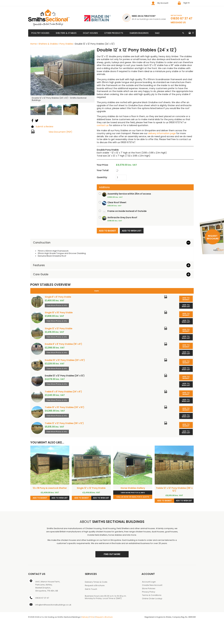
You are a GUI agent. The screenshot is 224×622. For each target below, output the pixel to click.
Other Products (113, 33)
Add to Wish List (186, 306)
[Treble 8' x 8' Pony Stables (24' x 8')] (37, 396)
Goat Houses (90, 33)
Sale (157, 33)
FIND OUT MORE (112, 554)
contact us (102, 125)
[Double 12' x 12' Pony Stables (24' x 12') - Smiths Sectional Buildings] (62, 71)
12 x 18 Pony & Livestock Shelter (50, 488)
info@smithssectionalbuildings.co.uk (53, 604)
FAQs (92, 617)
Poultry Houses (40, 33)
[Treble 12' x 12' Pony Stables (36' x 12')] (37, 428)
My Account (162, 3)
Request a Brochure (95, 585)
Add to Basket (186, 299)
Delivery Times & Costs (96, 582)
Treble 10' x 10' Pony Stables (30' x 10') (64, 407)
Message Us (178, 22)
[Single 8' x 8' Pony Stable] (37, 302)
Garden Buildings (139, 33)
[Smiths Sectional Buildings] (53, 17)
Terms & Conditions (151, 595)
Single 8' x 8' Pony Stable (58, 296)
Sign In (186, 3)
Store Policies (148, 588)
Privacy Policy (148, 592)
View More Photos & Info (56, 305)
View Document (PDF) (60, 131)
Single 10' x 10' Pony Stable (59, 312)
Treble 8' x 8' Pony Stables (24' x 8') (63, 391)
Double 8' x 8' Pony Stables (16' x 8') (63, 344)
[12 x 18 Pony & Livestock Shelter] (49, 465)
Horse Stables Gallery (133, 488)
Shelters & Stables (66, 33)
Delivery (85, 617)
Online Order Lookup (152, 598)
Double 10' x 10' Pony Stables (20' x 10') (65, 360)
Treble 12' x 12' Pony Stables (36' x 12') (64, 423)
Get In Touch (91, 589)
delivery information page (162, 133)
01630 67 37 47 (181, 18)
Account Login (149, 581)
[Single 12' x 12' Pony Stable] (37, 333)
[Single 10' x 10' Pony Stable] (37, 317)
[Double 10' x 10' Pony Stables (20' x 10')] (37, 365)
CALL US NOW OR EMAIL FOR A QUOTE (132, 497)
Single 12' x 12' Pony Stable (58, 328)
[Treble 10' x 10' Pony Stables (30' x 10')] (37, 412)
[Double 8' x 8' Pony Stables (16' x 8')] (37, 349)
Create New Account (152, 585)
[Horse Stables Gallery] (132, 465)
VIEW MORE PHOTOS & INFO (133, 492)
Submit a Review (44, 126)
